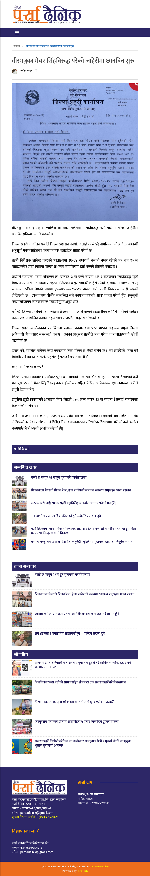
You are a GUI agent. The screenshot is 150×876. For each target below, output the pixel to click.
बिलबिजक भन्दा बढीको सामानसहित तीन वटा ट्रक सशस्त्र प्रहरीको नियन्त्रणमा (80, 682)
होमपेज (17, 46)
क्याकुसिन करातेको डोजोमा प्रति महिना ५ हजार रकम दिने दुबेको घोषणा (77, 722)
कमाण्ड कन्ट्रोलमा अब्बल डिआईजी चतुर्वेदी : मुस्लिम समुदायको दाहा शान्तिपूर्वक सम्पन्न (81, 542)
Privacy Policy (100, 866)
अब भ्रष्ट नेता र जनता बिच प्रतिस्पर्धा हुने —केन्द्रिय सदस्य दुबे (66, 516)
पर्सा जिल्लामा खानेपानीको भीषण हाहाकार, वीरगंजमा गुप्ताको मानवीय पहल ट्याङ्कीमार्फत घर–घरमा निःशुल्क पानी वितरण (83, 531)
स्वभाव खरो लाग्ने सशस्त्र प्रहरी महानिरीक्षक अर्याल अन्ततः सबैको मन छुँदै (73, 503)
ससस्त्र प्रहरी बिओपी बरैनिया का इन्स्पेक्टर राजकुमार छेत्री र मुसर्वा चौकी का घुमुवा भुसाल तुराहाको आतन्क (83, 743)
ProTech (83, 871)
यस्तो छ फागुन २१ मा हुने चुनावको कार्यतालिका (59, 477)
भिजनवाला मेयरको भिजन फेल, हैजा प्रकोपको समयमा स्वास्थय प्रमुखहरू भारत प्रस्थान (81, 490)
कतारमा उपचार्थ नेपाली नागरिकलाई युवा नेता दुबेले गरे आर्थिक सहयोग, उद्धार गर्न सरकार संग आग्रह (83, 665)
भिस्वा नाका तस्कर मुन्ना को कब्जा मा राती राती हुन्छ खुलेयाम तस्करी (74, 702)
